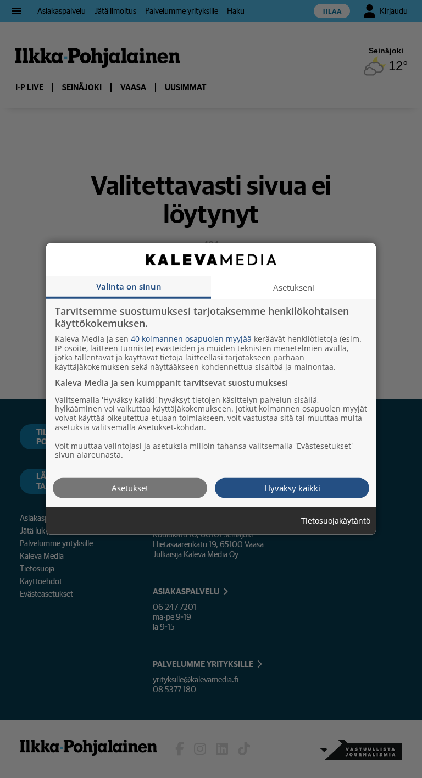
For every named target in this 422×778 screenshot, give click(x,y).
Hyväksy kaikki (292, 487)
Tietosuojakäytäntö (335, 521)
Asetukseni (293, 287)
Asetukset (130, 487)
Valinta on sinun (129, 286)
